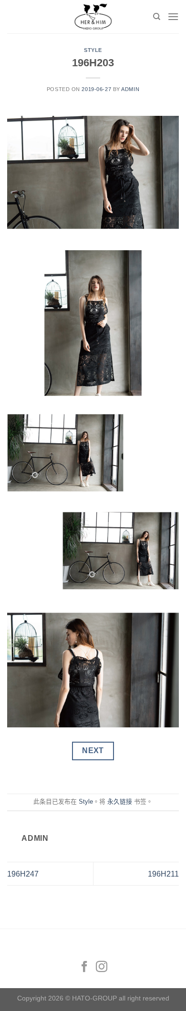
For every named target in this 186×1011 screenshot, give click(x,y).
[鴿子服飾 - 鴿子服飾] (93, 16)
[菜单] (173, 16)
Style (93, 50)
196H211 (163, 874)
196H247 (23, 874)
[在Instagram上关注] (101, 967)
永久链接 (119, 801)
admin (130, 89)
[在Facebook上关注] (84, 967)
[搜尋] (156, 17)
